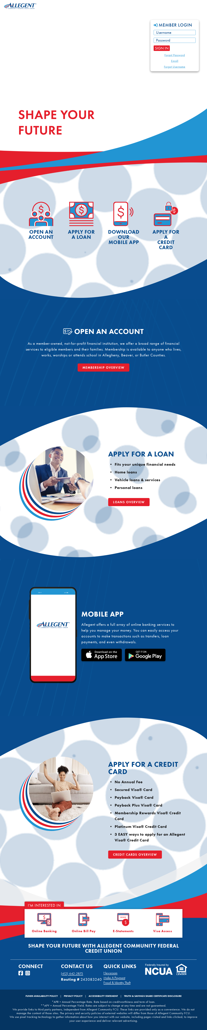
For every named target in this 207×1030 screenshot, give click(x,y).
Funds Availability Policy (42, 996)
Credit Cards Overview (135, 855)
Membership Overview (103, 367)
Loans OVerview (129, 502)
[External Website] (159, 973)
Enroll (174, 61)
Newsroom (110, 973)
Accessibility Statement (103, 996)
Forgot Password (174, 55)
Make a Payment (114, 978)
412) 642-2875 (72, 974)
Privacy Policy (73, 996)
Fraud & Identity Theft (117, 983)
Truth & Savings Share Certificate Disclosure (153, 996)
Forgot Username (174, 67)
